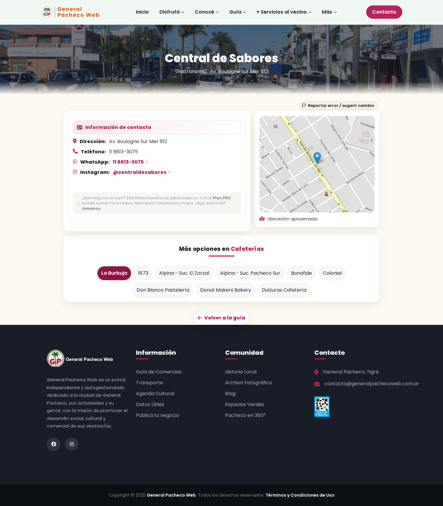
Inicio (142, 11)
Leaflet (335, 209)
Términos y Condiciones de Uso (300, 495)
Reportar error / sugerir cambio (341, 105)
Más (327, 11)
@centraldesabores (139, 172)
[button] (317, 158)
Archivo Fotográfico (248, 382)
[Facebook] (53, 444)
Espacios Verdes (244, 404)
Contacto (384, 11)
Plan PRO (222, 197)
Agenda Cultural (155, 393)
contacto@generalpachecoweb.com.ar (371, 383)
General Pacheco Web (171, 495)
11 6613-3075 (123, 151)
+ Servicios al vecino (281, 11)
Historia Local (240, 371)
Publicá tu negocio (157, 415)
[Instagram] (71, 444)
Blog (230, 393)
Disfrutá (169, 11)
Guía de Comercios (158, 371)
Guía (235, 11)
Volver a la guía (224, 317)
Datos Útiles (150, 404)
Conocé (204, 11)
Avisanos (91, 208)
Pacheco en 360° (245, 415)
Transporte (149, 382)
